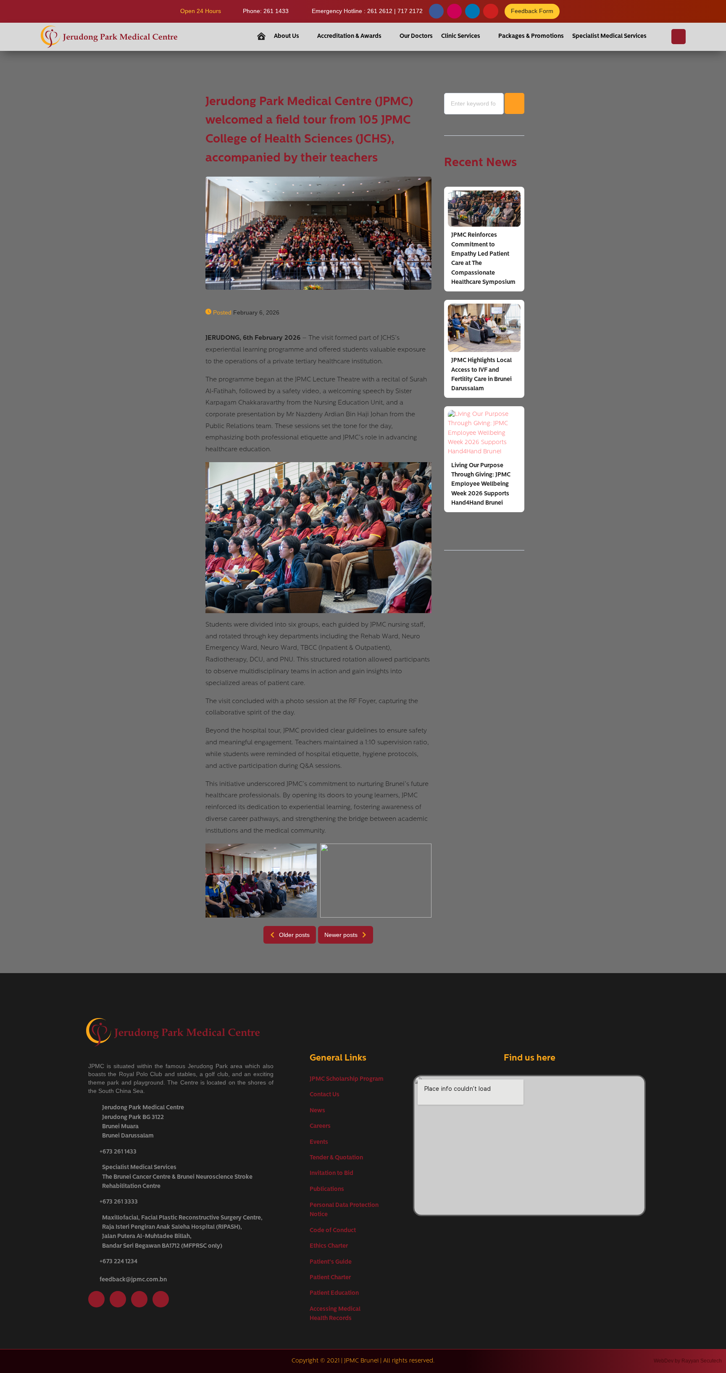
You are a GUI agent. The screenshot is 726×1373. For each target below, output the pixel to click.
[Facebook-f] (436, 11)
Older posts (294, 934)
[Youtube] (490, 11)
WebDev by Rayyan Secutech (688, 1361)
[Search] (678, 36)
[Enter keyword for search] (474, 104)
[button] (291, 36)
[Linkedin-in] (472, 11)
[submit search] (514, 103)
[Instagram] (454, 11)
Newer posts (341, 934)
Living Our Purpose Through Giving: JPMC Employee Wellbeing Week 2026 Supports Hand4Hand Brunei (480, 485)
